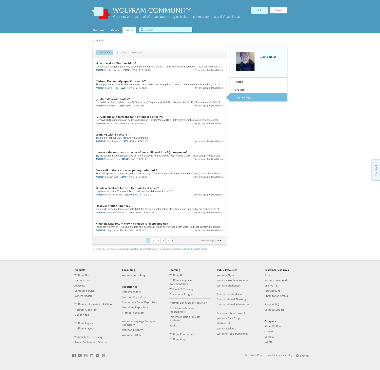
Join (259, 10)
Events (268, 341)
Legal (270, 355)
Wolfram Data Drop (228, 318)
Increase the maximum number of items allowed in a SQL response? (142, 152)
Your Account (272, 290)
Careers (268, 331)
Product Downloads (276, 280)
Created (121, 52)
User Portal (271, 285)
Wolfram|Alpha (226, 275)
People (98, 40)
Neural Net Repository (135, 307)
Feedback (376, 170)
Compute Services (85, 290)
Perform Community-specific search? (121, 81)
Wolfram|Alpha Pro (85, 309)
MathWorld (223, 323)
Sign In (278, 10)
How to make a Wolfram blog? (116, 63)
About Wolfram (273, 326)
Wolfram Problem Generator (234, 280)
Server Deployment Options (90, 342)
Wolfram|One (82, 275)
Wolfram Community (181, 334)
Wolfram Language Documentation (180, 282)
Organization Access (276, 296)
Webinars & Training (181, 289)
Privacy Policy (284, 355)
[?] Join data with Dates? (113, 99)
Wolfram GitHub (131, 335)
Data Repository (131, 292)
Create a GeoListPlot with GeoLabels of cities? (127, 188)
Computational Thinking (231, 299)
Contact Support (274, 309)
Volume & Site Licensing (88, 337)
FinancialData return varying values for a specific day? (133, 223)
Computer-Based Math (230, 294)
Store (267, 275)
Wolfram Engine (83, 323)
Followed (137, 52)
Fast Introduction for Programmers (181, 309)
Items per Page (207, 240)
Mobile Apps (81, 315)
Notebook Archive (132, 330)
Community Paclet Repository (139, 302)
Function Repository (134, 297)
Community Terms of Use (194, 249)
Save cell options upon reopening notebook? (126, 170)
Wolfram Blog (177, 339)
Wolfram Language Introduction (188, 303)
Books (173, 325)
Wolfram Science (226, 328)
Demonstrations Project (231, 313)
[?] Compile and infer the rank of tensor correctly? (130, 116)
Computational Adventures (233, 304)
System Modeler (83, 296)
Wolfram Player (83, 328)
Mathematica (82, 280)
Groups (240, 89)
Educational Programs (182, 294)
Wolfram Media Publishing (232, 333)
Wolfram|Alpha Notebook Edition (93, 304)
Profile (239, 81)
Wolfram (258, 355)
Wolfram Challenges (229, 285)
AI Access (79, 285)
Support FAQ (271, 304)
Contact (269, 336)
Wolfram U (175, 275)
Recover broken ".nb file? (113, 205)
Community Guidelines (129, 249)
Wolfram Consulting (133, 275)
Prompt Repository (133, 312)
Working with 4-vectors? (112, 134)
